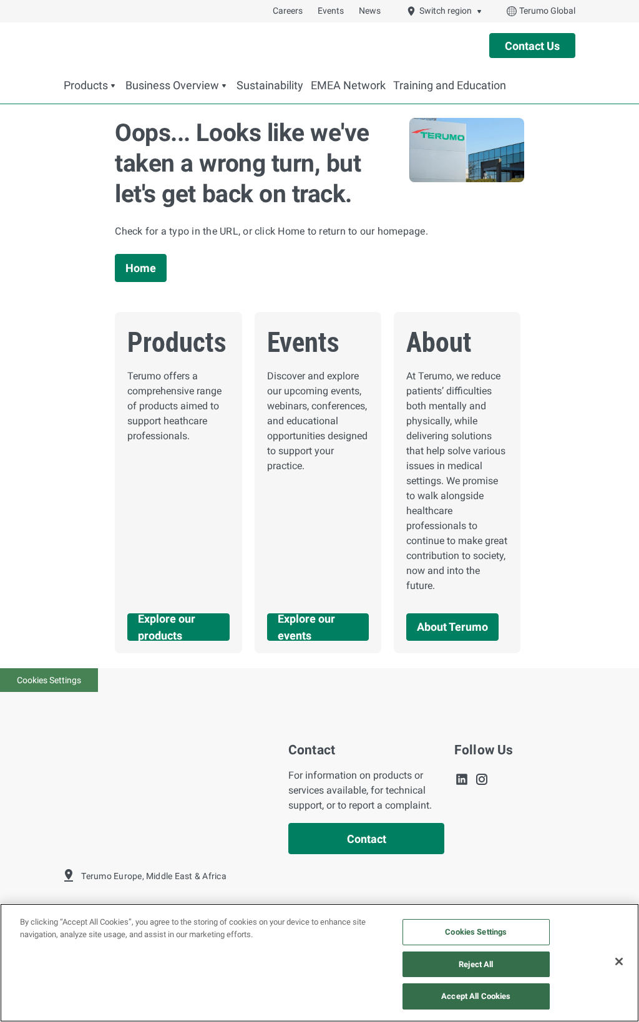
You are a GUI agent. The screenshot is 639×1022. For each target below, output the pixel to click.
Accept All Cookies (475, 996)
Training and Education (449, 85)
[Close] (619, 961)
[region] (319, 962)
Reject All (476, 964)
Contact (366, 838)
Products (86, 85)
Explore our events (306, 627)
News (370, 11)
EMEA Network (348, 85)
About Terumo (452, 626)
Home (140, 268)
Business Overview (172, 85)
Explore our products (166, 627)
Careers (288, 11)
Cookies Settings (49, 680)
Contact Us (532, 45)
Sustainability (270, 85)
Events (331, 11)
